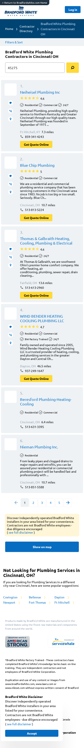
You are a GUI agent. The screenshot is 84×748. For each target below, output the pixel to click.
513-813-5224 (34, 210)
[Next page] (68, 502)
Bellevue (35, 597)
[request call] (10, 110)
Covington (10, 597)
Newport (9, 602)
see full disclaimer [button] (21, 532)
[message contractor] (10, 102)
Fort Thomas (38, 602)
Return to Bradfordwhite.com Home (24, 2)
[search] (72, 67)
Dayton (59, 597)
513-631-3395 (34, 427)
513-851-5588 (34, 487)
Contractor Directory (27, 28)
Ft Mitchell (62, 602)
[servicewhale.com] (63, 642)
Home (9, 29)
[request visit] (10, 118)
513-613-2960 (34, 287)
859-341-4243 (34, 137)
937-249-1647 (34, 371)
